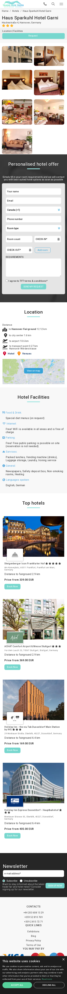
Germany (36, 22)
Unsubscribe (31, 881)
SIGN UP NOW (55, 885)
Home (5, 11)
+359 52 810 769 (33, 917)
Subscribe (12, 881)
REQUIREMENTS (15, 257)
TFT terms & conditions (33, 281)
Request (33, 35)
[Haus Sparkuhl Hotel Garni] (17, 56)
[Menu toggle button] (61, 4)
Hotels (15, 11)
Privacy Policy (33, 940)
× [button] (63, 959)
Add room (43, 250)
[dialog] (33, 975)
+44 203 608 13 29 (33, 912)
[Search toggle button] (53, 4)
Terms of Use (33, 945)
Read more (47, 979)
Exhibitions (33, 931)
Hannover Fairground (24, 329)
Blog (33, 936)
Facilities (18, 31)
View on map (33, 370)
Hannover (25, 22)
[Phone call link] (45, 4)
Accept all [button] (17, 985)
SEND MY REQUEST (33, 286)
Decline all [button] (49, 985)
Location (7, 31)
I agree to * (28, 281)
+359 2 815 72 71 (33, 921)
